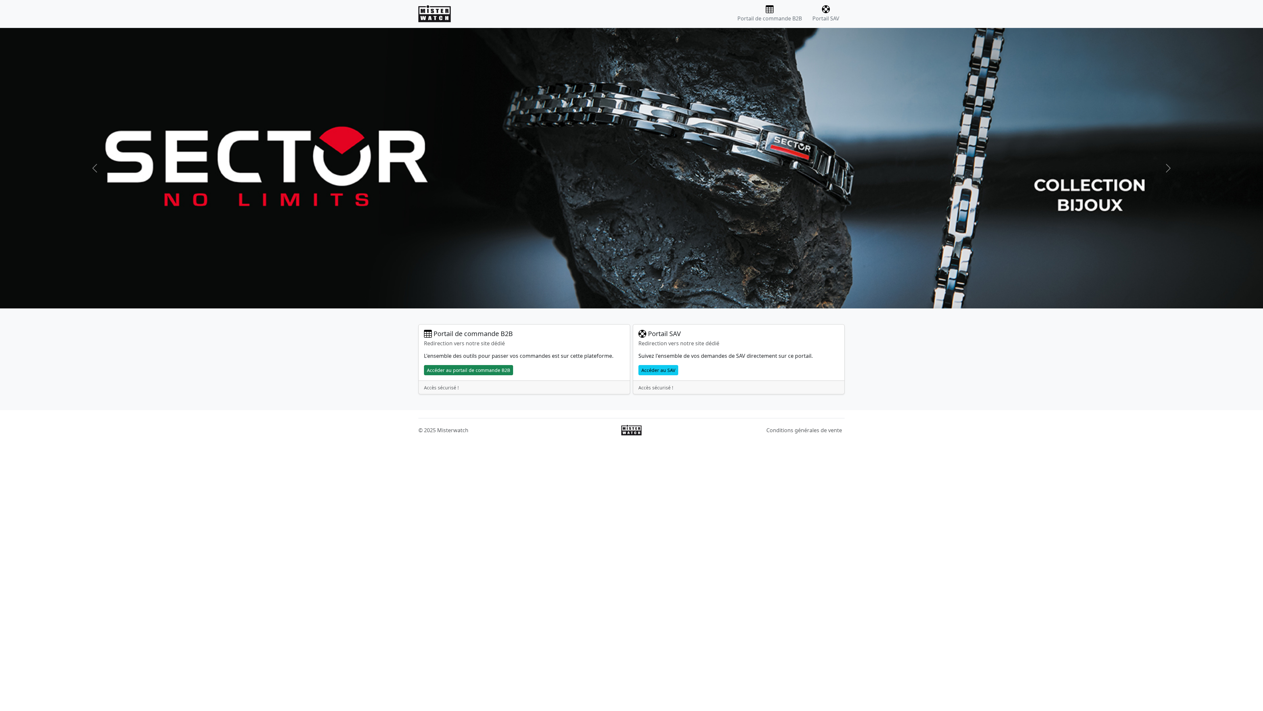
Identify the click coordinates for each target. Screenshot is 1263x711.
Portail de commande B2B (769, 18)
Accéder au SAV (658, 370)
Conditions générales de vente (804, 430)
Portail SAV (825, 18)
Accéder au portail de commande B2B (468, 370)
